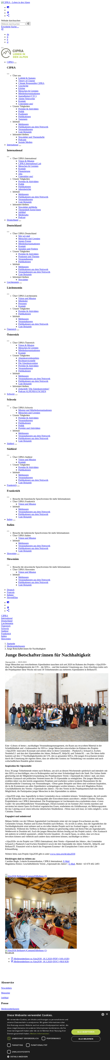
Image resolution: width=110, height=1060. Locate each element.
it (7, 39)
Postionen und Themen (28, 256)
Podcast (21, 217)
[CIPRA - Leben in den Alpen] (15, 2)
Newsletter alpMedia (27, 207)
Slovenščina (12, 597)
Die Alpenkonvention (28, 363)
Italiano (10, 595)
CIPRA (10, 62)
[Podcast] (8, 13)
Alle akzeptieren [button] (85, 1032)
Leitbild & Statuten (27, 78)
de (8, 34)
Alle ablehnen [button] (85, 1039)
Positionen (23, 114)
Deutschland (12, 220)
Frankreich (12, 485)
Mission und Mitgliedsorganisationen (35, 410)
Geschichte (23, 86)
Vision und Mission (27, 298)
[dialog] (55, 1035)
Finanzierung (24, 171)
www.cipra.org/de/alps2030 (62, 854)
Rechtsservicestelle (26, 360)
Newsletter (23, 279)
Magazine (5, 993)
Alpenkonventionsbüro (28, 358)
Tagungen (22, 119)
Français (10, 592)
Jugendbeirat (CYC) (27, 96)
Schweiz (11, 394)
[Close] (8, 73)
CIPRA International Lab (29, 163)
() (41, 958)
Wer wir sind (24, 236)
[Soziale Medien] (8, 16)
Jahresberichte (24, 189)
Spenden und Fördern (28, 249)
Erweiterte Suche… (10, 26)
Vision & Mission (26, 161)
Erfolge (21, 88)
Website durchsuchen (10, 20)
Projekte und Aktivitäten (29, 428)
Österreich (11, 329)
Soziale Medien (25, 142)
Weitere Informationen (39, 1033)
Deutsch (10, 590)
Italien (9, 519)
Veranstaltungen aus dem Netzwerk (34, 272)
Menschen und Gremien (29, 238)
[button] (37, 1056)
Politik (21, 111)
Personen (22, 303)
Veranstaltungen (25, 129)
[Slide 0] (6, 874)
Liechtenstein (13, 282)
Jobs (20, 174)
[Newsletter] (8, 7)
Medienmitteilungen (16, 646)
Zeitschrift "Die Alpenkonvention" (34, 389)
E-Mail (66, 861)
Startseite (11, 643)
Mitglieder (23, 301)
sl (7, 42)
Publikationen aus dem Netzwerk (33, 127)
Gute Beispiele (25, 132)
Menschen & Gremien (28, 91)
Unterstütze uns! (25, 104)
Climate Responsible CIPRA (31, 83)
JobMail (22, 212)
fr (7, 37)
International (12, 145)
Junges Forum (24, 241)
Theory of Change (26, 80)
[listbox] (102, 1014)
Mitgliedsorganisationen (29, 93)
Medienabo (23, 215)
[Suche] (28, 23)
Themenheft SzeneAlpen (29, 209)
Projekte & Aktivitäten (28, 109)
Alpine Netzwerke (26, 98)
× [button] (107, 1014)
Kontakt (22, 101)
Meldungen (23, 124)
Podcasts (22, 139)
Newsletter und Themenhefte (31, 137)
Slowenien (11, 553)
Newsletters (6, 988)
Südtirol (10, 443)
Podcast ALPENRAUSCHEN (32, 391)
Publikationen (24, 116)
